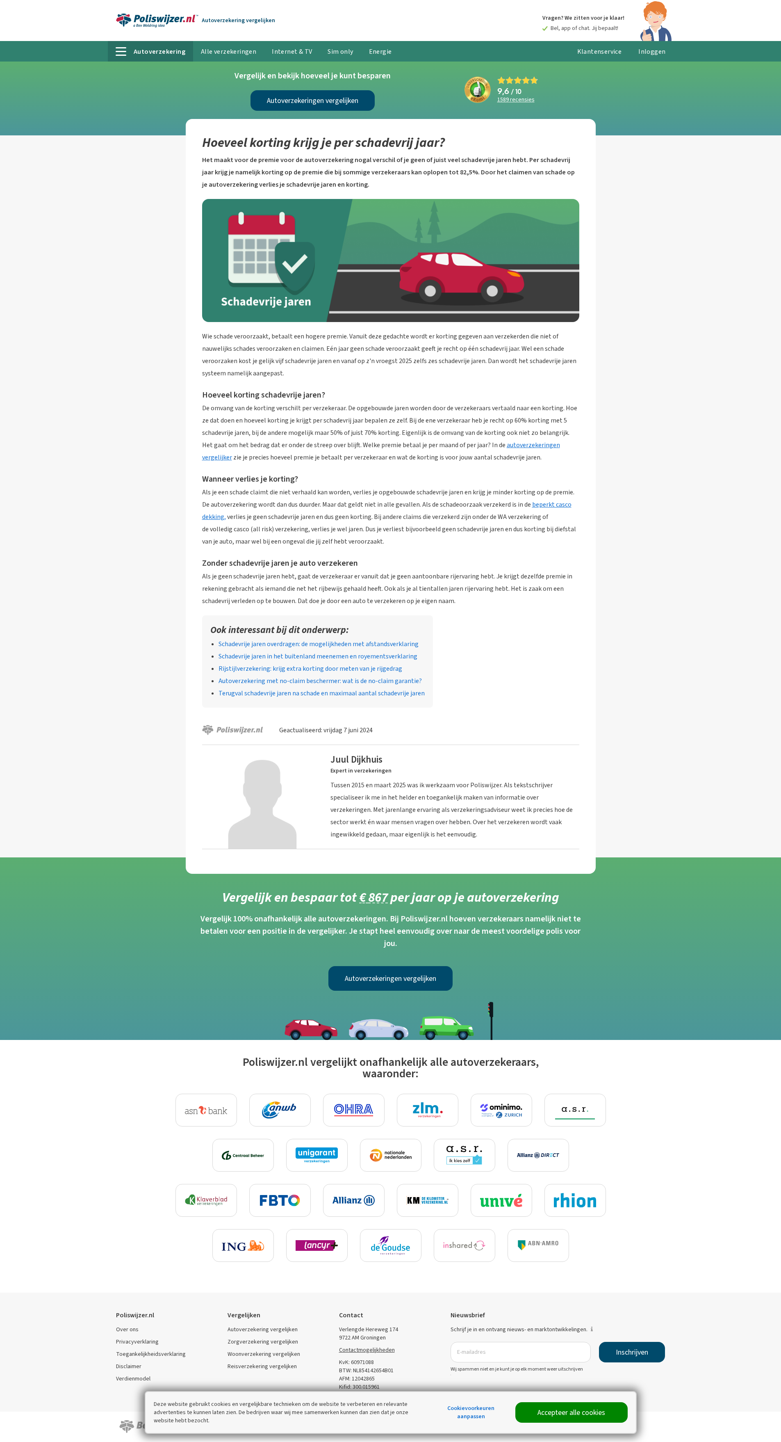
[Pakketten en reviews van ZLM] (427, 1110)
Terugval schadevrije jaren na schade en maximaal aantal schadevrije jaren (322, 693)
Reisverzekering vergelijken (262, 1366)
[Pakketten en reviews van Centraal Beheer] (243, 1155)
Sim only (340, 51)
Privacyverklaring (137, 1342)
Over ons (127, 1329)
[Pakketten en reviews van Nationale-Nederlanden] (390, 1155)
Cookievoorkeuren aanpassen (470, 1412)
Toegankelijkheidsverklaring (151, 1354)
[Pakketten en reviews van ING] (243, 1245)
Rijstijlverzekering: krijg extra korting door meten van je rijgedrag (310, 668)
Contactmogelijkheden (367, 1350)
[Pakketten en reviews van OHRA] (354, 1110)
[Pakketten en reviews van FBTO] (280, 1200)
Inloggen (651, 51)
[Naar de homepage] (157, 20)
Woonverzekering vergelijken (264, 1354)
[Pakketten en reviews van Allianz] (354, 1200)
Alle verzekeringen (228, 51)
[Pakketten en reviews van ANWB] (280, 1110)
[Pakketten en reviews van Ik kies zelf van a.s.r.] (464, 1155)
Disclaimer (128, 1366)
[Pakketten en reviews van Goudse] (390, 1245)
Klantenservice (599, 51)
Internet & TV (292, 51)
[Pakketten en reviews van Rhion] (575, 1200)
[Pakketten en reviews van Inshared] (464, 1245)
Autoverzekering (238, 20)
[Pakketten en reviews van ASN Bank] (206, 1110)
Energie (380, 51)
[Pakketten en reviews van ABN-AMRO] (538, 1245)
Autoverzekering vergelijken (263, 1329)
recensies (516, 100)
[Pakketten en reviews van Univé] (501, 1200)
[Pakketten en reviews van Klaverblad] (206, 1200)
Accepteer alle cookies (571, 1412)
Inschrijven (632, 1352)
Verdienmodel (133, 1379)
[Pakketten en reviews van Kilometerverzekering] (427, 1200)
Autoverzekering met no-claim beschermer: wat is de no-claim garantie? (320, 680)
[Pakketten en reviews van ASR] (575, 1110)
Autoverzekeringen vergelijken (312, 100)
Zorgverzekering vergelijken (263, 1342)
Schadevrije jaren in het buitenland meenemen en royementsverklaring (318, 656)
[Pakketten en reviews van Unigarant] (317, 1155)
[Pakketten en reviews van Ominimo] (501, 1110)
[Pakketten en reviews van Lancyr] (317, 1245)
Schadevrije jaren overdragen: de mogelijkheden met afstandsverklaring (319, 644)
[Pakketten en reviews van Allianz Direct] (538, 1155)
